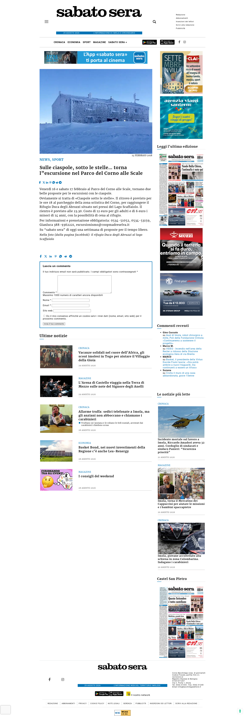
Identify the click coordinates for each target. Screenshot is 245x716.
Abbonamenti (182, 18)
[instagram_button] (184, 42)
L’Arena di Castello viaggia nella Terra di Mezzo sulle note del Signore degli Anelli (111, 384)
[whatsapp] (53, 181)
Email (47, 305)
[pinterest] (50, 181)
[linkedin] (47, 181)
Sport (87, 42)
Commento (50, 292)
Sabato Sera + (117, 42)
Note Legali (114, 703)
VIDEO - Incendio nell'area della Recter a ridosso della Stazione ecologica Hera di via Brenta (182, 351)
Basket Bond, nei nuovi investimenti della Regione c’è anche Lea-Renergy (112, 449)
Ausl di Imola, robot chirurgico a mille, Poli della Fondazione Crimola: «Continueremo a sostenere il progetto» (183, 339)
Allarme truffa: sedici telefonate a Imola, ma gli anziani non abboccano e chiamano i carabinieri (114, 415)
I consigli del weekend (96, 476)
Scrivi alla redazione (185, 25)
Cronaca (59, 42)
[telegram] (60, 181)
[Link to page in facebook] (49, 679)
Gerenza (127, 703)
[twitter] (43, 181)
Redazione (180, 15)
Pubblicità (180, 28)
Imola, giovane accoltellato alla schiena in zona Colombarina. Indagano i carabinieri (179, 559)
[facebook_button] (179, 42)
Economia (74, 42)
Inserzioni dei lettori (185, 22)
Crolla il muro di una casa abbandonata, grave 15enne (179, 374)
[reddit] (57, 181)
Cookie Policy (97, 703)
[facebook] (40, 181)
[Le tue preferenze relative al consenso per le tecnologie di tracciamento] (240, 711)
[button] (150, 20)
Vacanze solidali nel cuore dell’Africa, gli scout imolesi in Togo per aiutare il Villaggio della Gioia (114, 356)
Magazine (99, 42)
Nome (47, 300)
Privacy (83, 703)
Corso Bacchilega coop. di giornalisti (188, 673)
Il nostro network (140, 695)
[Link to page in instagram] (63, 679)
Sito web (48, 310)
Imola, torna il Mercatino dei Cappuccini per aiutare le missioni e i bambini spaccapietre (181, 504)
